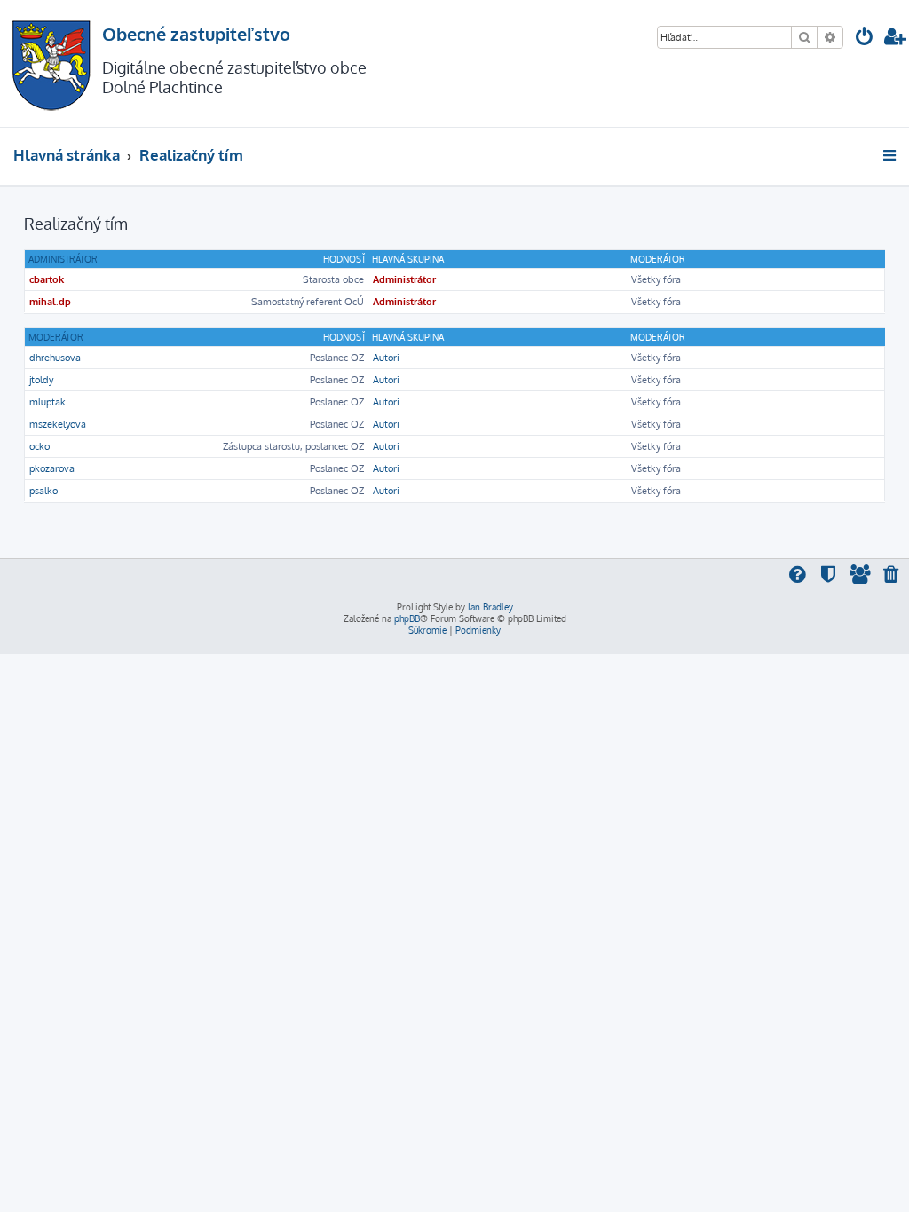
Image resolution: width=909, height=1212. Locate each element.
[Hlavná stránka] (51, 63)
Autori (386, 357)
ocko (39, 446)
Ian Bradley (490, 607)
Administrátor (63, 259)
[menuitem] (864, 39)
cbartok (46, 279)
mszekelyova (57, 424)
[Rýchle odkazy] (890, 155)
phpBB (407, 618)
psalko (43, 490)
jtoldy (41, 380)
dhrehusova (55, 357)
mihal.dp (50, 301)
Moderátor (55, 337)
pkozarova (52, 468)
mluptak (47, 402)
